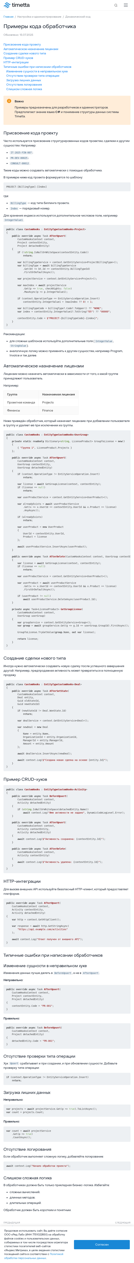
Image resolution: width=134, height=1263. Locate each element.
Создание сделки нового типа (24, 53)
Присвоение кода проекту (22, 44)
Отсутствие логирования (24, 84)
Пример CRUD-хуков (18, 58)
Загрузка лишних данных (23, 80)
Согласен (102, 1244)
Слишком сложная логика (24, 89)
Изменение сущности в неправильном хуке (37, 71)
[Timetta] (16, 5)
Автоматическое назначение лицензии (30, 49)
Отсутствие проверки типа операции (32, 76)
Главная (8, 16)
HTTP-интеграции (16, 62)
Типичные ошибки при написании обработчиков (37, 67)
